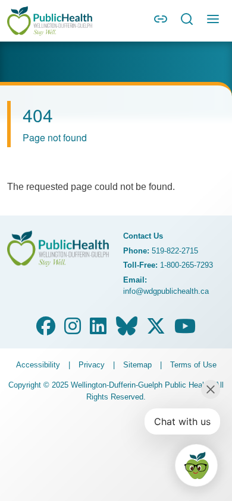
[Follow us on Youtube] (185, 330)
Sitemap (137, 364)
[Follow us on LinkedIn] (98, 330)
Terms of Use (193, 364)
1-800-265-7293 (186, 265)
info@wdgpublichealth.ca (166, 291)
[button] (161, 23)
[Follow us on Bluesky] (126, 330)
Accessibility (38, 364)
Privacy (92, 364)
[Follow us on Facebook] (45, 330)
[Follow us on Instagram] (72, 330)
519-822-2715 (175, 250)
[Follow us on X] (155, 330)
